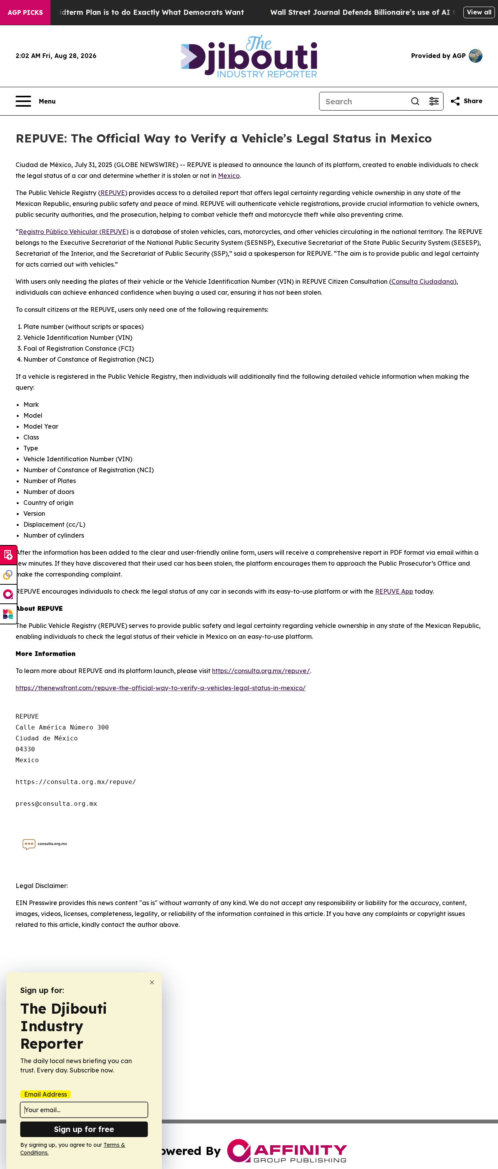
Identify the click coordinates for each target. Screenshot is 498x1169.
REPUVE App (394, 591)
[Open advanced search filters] (433, 101)
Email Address (45, 1094)
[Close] (152, 982)
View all (479, 12)
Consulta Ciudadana (422, 281)
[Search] (415, 101)
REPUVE (112, 193)
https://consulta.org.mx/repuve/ (261, 671)
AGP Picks (25, 12)
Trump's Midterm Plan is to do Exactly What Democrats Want (133, 12)
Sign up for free (84, 1129)
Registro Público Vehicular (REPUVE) (73, 232)
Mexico (229, 175)
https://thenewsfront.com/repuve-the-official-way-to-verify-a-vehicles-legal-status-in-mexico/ (161, 688)
